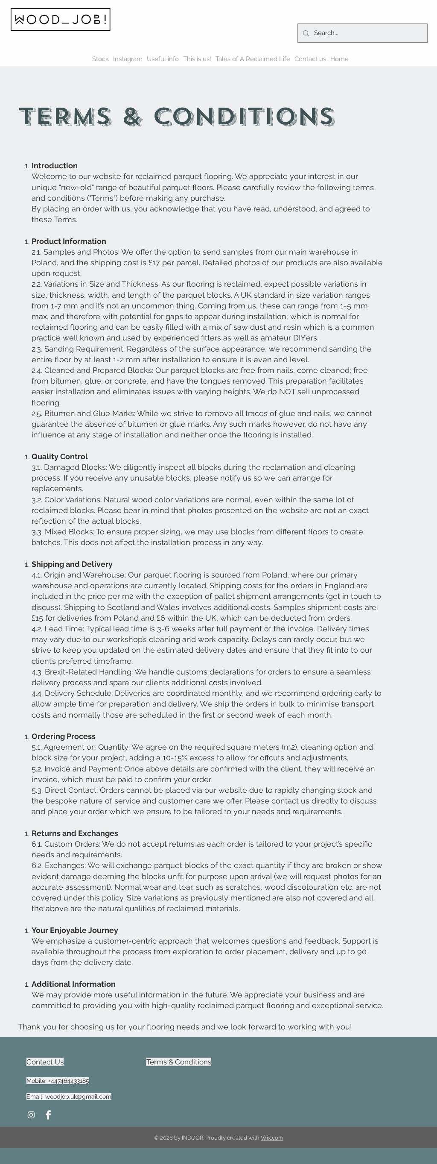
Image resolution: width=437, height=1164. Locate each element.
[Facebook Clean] (48, 1115)
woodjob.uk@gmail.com (78, 1096)
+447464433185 (68, 1080)
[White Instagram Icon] (31, 1115)
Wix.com (272, 1138)
